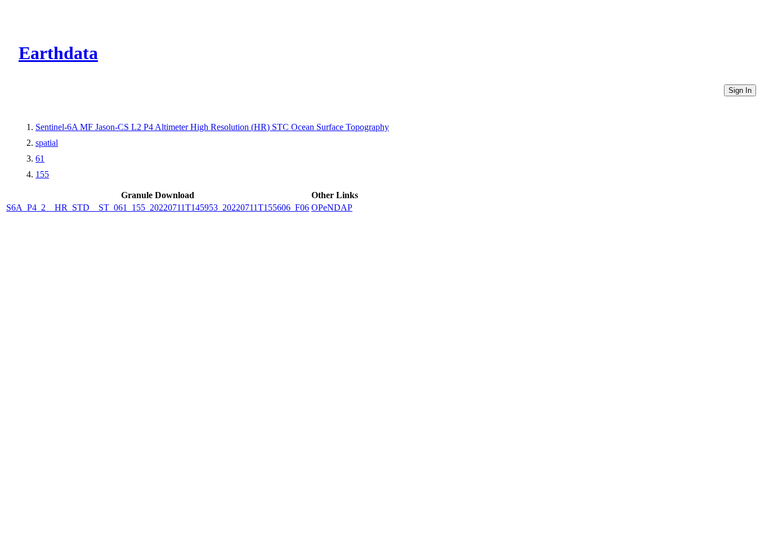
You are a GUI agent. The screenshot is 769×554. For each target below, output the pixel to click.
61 (39, 158)
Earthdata (58, 53)
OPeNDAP (331, 207)
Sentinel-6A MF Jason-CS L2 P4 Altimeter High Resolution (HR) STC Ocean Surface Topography (212, 127)
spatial (46, 143)
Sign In (740, 90)
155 (42, 174)
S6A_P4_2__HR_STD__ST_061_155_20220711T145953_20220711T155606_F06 (157, 207)
